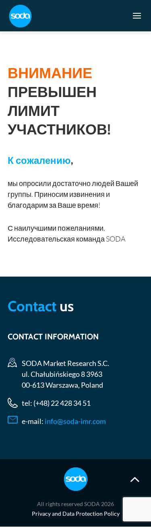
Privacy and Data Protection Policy (76, 513)
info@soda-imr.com (75, 421)
